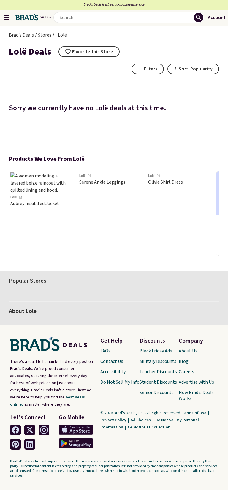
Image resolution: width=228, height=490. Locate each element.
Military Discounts (158, 361)
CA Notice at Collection (149, 427)
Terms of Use (194, 413)
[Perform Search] (198, 17)
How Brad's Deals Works (196, 395)
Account (217, 18)
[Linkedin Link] (29, 444)
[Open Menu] (6, 17)
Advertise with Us (196, 382)
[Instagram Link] (44, 430)
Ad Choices (141, 420)
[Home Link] (33, 17)
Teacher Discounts (158, 372)
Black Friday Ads (156, 351)
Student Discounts (158, 382)
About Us (188, 351)
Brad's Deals (21, 35)
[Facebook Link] (15, 430)
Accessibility (113, 372)
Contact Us (111, 361)
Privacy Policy (113, 420)
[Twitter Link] (29, 430)
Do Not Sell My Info (120, 382)
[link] (41, 213)
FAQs (105, 351)
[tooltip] (89, 51)
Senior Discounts (157, 393)
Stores (44, 35)
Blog (184, 361)
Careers (186, 372)
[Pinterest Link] (15, 444)
